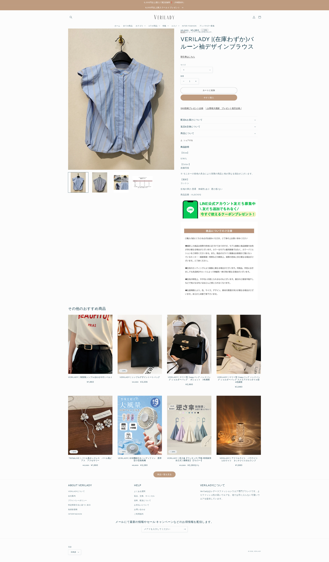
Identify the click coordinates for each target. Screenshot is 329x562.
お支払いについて (141, 505)
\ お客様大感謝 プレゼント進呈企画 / (224, 108)
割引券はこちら (188, 57)
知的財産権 (72, 509)
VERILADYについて (76, 491)
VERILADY (257, 551)
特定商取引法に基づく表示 (79, 505)
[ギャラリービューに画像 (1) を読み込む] (78, 182)
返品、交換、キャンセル (144, 496)
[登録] (185, 529)
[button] (71, 17)
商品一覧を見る (164, 474)
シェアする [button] (188, 140)
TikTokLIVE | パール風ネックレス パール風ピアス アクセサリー (90, 459)
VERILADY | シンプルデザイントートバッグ (140, 377)
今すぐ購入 (209, 98)
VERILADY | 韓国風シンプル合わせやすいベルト (90, 377)
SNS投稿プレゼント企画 (192, 108)
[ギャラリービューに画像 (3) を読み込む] (121, 182)
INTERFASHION (75, 514)
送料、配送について (142, 500)
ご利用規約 (138, 514)
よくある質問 (139, 491)
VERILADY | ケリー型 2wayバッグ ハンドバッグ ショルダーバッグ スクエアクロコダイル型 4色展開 (239, 379)
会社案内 (72, 496)
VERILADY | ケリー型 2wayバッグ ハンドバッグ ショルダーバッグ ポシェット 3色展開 (189, 378)
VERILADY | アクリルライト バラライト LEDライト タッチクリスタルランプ (240, 459)
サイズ (183, 65)
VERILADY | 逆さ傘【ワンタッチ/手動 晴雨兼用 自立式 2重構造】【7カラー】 (189, 459)
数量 (182, 76)
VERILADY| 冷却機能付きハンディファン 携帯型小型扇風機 (140, 459)
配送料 (183, 32)
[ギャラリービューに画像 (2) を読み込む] (100, 182)
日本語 (73, 552)
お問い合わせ (139, 509)
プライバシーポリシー (77, 500)
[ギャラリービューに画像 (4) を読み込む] (142, 182)
